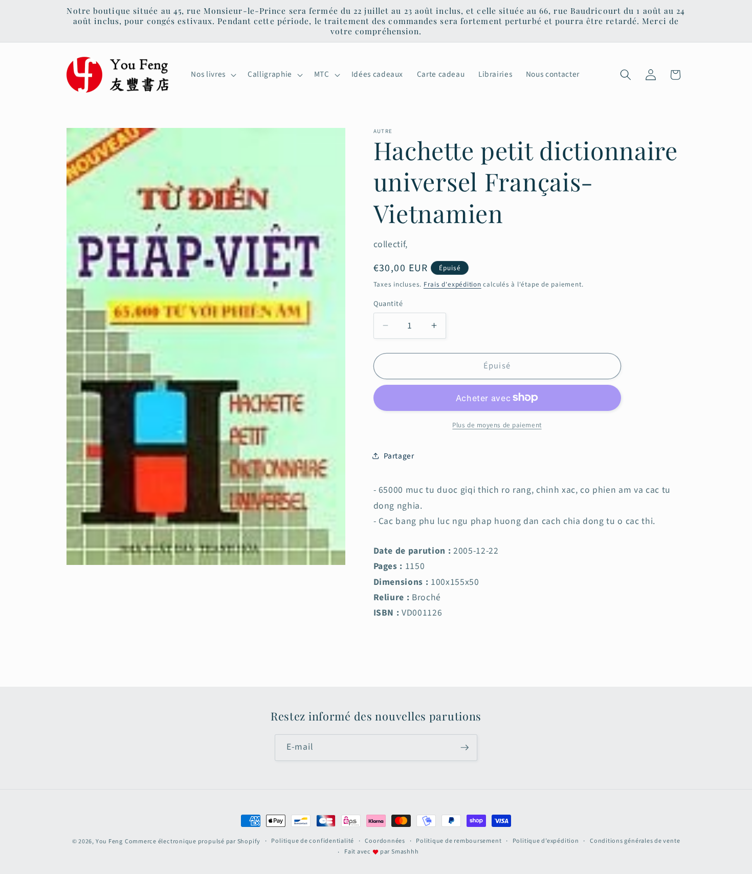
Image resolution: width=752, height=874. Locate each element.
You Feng (109, 841)
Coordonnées (385, 841)
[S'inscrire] (464, 747)
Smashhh (404, 851)
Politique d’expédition (546, 841)
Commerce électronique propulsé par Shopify (192, 841)
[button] (212, 74)
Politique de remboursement (458, 841)
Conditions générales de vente (635, 841)
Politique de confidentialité (312, 841)
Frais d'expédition (452, 284)
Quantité (388, 303)
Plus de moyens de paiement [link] (496, 424)
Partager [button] (399, 456)
